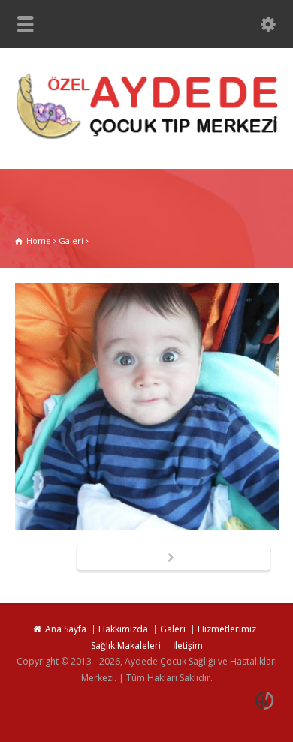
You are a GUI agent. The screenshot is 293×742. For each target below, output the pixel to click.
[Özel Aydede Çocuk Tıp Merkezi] (146, 137)
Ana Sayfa (65, 629)
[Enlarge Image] (146, 283)
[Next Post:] (173, 559)
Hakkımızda (123, 629)
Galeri (173, 629)
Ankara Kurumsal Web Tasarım (267, 701)
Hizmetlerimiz (227, 629)
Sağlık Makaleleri (126, 645)
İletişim (188, 645)
